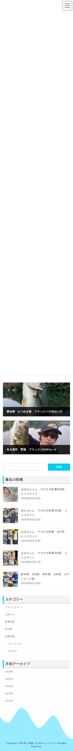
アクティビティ (13, 607)
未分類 (8, 629)
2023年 (9, 693)
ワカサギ (12, 651)
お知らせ (10, 614)
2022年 (9, 701)
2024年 (9, 686)
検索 (59, 466)
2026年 (9, 671)
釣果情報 (10, 636)
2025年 (9, 679)
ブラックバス (14, 643)
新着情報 (10, 621)
